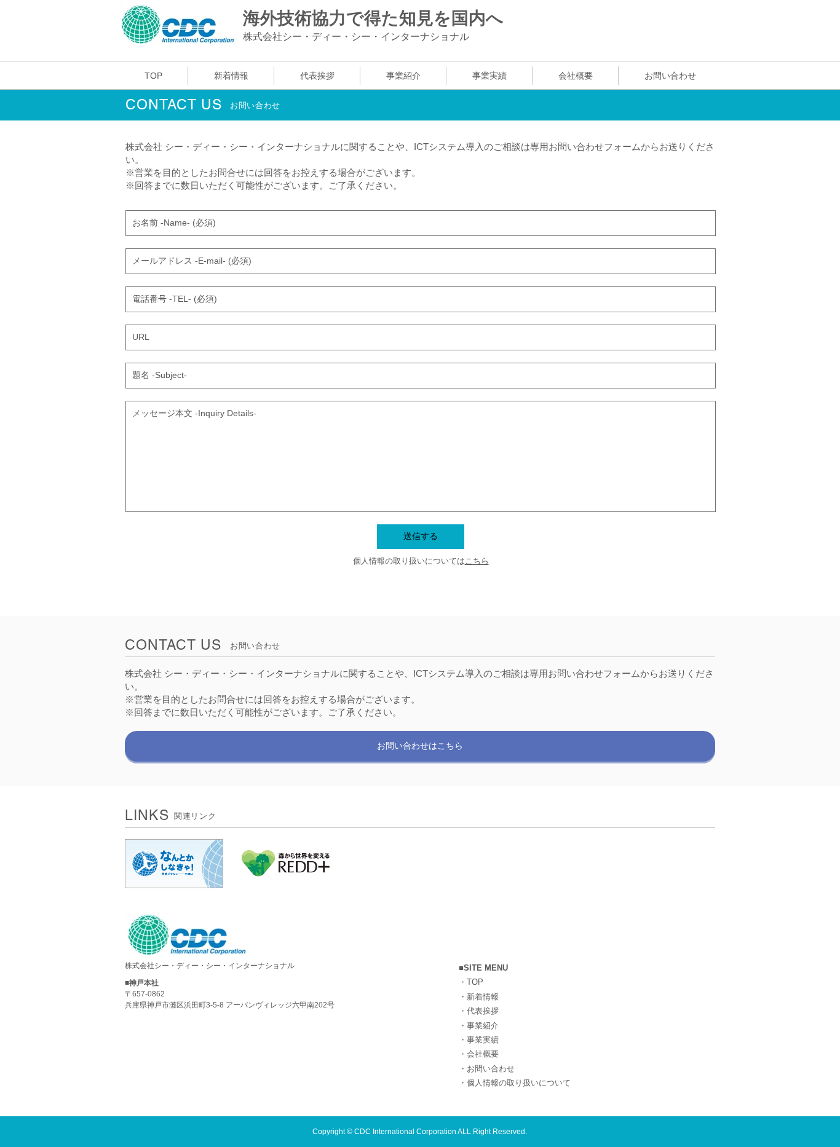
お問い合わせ (491, 1068)
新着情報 (483, 996)
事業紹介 (483, 1025)
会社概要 (483, 1053)
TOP (475, 982)
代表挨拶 (483, 1010)
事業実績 (483, 1039)
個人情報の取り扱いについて (519, 1082)
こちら (477, 561)
